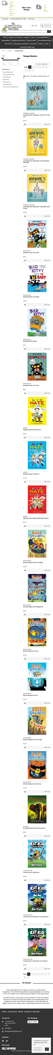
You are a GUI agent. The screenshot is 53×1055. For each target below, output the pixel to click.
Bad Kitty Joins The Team (31, 252)
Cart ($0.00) (47, 25)
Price (3, 55)
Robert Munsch (7, 84)
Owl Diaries (6, 77)
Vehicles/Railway (6, 40)
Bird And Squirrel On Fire (31, 651)
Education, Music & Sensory (18, 40)
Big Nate (5, 79)
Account (35, 25)
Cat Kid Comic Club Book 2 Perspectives (36, 916)
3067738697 (8, 1028)
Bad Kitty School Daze (30, 341)
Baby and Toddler (31, 40)
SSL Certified (33, 1021)
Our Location (5, 19)
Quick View (40, 106)
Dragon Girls (6, 82)
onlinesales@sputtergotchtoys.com (13, 1031)
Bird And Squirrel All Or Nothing (33, 562)
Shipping (20, 1011)
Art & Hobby (11, 37)
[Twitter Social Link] (7, 1041)
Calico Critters (8, 43)
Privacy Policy (28, 1011)
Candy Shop (26, 37)
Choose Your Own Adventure (10, 87)
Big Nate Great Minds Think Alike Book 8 (35, 518)
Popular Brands (5, 69)
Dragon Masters (7, 72)
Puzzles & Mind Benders (43, 37)
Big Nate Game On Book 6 (31, 474)
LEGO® (5, 37)
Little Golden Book (7, 74)
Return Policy (36, 1011)
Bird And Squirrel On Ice (30, 695)
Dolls (47, 43)
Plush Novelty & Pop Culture (44, 40)
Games (33, 37)
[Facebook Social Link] (3, 1041)
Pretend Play (33, 43)
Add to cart (47, 124)
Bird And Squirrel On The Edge (32, 739)
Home (3, 50)
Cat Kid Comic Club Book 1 (31, 872)
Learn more (37, 1049)
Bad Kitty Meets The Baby (31, 297)
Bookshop (19, 37)
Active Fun (41, 43)
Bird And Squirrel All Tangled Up (33, 607)
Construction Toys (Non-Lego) (27, 47)
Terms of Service (12, 1011)
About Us (4, 1011)
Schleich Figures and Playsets (21, 43)
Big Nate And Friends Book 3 (32, 430)
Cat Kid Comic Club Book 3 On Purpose (35, 961)
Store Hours (31, 19)
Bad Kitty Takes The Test (31, 385)
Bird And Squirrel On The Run (32, 784)
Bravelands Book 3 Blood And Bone (34, 828)
